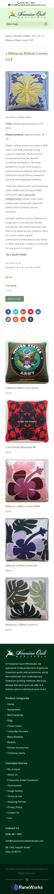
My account (13, 769)
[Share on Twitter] (15, 311)
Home (8, 36)
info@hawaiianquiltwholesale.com (24, 840)
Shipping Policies (16, 801)
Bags (10, 720)
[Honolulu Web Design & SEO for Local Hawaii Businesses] (27, 889)
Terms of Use (14, 796)
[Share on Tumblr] (30, 319)
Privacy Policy (14, 807)
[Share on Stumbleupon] (23, 319)
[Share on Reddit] (15, 319)
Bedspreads (13, 709)
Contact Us (13, 812)
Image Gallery (15, 790)
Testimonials (14, 785)
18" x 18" (36, 36)
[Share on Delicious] (8, 319)
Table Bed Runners (17, 731)
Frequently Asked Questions (22, 780)
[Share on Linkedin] (38, 311)
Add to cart (14, 298)
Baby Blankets (15, 736)
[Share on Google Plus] (23, 311)
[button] (43, 76)
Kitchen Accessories (18, 747)
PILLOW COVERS (22, 36)
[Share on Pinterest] (30, 311)
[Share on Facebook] (8, 311)
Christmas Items (16, 753)
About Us (12, 774)
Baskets (11, 742)
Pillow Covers (14, 725)
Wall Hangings (15, 715)
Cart (9, 818)
